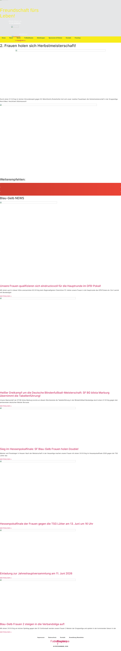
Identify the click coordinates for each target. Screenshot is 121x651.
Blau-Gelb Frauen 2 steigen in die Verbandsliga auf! (32, 624)
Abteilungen (41, 38)
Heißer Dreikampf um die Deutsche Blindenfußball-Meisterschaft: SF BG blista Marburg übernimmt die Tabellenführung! (54, 394)
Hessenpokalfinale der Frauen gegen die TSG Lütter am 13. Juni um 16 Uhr (46, 523)
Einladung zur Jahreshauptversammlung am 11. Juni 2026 (36, 573)
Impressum (40, 637)
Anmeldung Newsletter (76, 637)
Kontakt (68, 38)
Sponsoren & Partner (55, 38)
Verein (19, 38)
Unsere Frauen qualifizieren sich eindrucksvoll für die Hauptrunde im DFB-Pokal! (50, 286)
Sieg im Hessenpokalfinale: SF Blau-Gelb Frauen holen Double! (39, 449)
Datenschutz (52, 637)
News (11, 38)
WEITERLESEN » (6, 296)
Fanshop (78, 38)
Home (4, 38)
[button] (60, 185)
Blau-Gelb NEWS (12, 198)
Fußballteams (28, 38)
